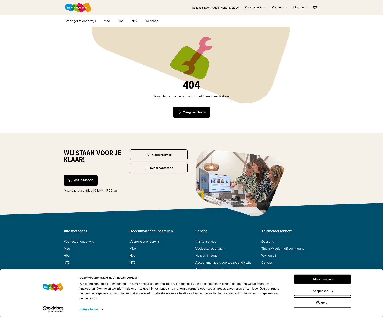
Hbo (121, 21)
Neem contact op (161, 168)
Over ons (267, 241)
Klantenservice (162, 155)
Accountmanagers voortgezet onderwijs (223, 262)
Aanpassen (320, 290)
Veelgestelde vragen (209, 248)
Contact (266, 262)
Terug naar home (194, 112)
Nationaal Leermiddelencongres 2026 (215, 8)
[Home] (78, 7)
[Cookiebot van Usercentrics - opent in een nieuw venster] (53, 309)
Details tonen (88, 309)
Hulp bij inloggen (207, 255)
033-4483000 (83, 180)
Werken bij (268, 255)
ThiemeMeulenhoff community (282, 248)
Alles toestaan (323, 279)
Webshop (151, 21)
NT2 (134, 21)
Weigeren (322, 302)
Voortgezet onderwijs (81, 21)
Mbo (107, 21)
